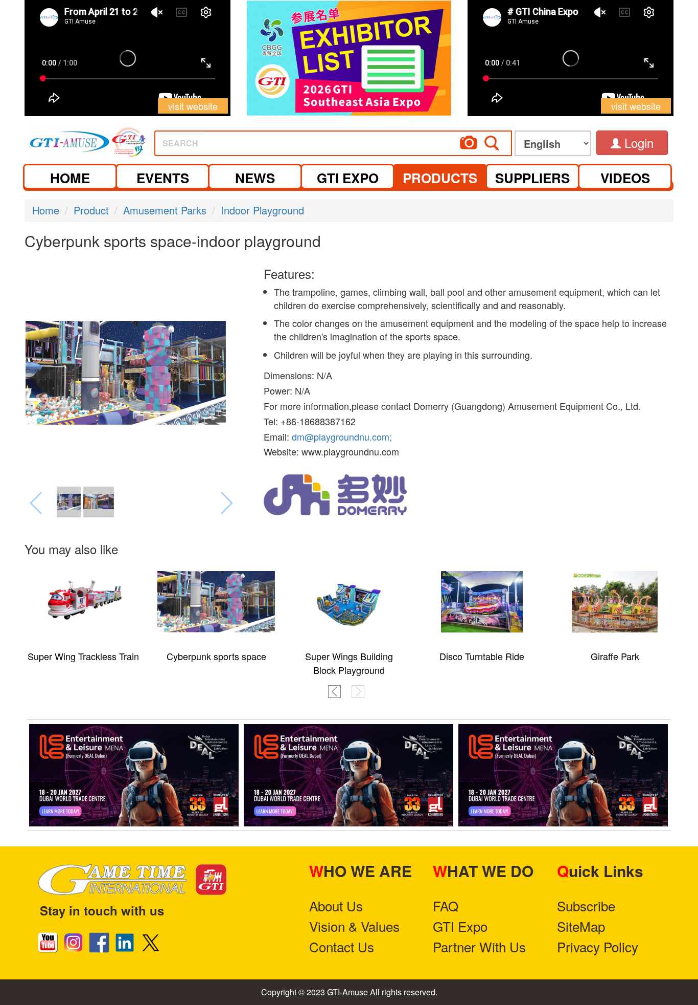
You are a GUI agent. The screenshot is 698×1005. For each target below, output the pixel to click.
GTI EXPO (348, 177)
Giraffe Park (615, 656)
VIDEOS (625, 177)
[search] (371, 140)
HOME (70, 177)
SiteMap (581, 925)
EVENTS (162, 177)
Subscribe (586, 905)
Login (637, 142)
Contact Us (341, 946)
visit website (193, 106)
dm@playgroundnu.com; (342, 436)
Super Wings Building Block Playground (349, 662)
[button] (334, 691)
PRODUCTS (440, 177)
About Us (336, 905)
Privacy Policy (597, 946)
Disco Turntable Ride (481, 656)
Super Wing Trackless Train (83, 656)
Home (45, 210)
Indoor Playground (262, 210)
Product (91, 210)
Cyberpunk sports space (216, 656)
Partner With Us (479, 946)
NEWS (255, 177)
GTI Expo (460, 925)
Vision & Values (354, 925)
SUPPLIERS (532, 177)
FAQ (445, 905)
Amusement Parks (164, 210)
